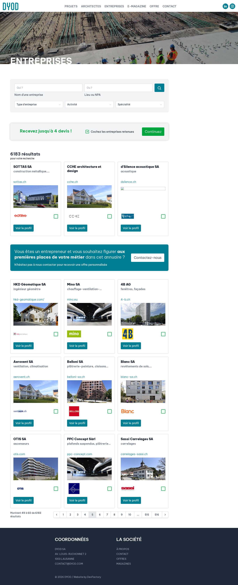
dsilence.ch (128, 182)
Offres (121, 558)
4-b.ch (125, 299)
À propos (122, 549)
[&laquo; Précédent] (56, 514)
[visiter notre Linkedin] (225, 6)
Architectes (91, 6)
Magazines (123, 563)
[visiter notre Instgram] (232, 6)
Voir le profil (24, 228)
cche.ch (72, 182)
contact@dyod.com (69, 563)
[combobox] (38, 104)
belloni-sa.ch (76, 377)
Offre (154, 6)
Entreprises (114, 6)
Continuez (153, 131)
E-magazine (137, 6)
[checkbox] (56, 216)
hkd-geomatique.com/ (28, 299)
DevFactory (94, 577)
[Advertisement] (201, 131)
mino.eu (72, 299)
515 (147, 514)
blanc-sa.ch (129, 377)
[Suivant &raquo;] (165, 514)
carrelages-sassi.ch (134, 454)
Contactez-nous (148, 257)
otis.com (19, 454)
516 (157, 514)
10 (129, 514)
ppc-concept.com (79, 454)
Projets (71, 6)
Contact (169, 6)
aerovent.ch (21, 377)
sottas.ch (19, 182)
